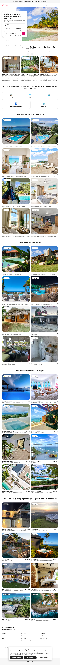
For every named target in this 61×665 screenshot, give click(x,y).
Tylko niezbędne (30, 657)
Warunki (32, 663)
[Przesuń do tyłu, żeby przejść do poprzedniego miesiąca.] (6, 33)
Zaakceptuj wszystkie (16, 657)
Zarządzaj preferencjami (43, 657)
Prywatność (28, 663)
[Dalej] (32, 54)
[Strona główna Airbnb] (5, 5)
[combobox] (14, 26)
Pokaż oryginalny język (42, 1)
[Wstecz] (28, 54)
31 (6, 50)
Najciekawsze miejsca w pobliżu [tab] (8, 629)
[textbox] (9, 30)
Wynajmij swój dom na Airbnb (50, 5)
